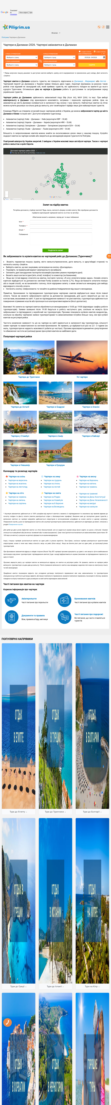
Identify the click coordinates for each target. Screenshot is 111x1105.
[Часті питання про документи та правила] (11, 623)
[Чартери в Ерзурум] (55, 462)
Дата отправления (91, 54)
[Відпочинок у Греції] (19, 901)
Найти (92, 65)
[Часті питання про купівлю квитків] (64, 606)
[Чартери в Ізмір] (55, 433)
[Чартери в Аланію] (91, 403)
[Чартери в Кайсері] (91, 433)
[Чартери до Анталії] (20, 403)
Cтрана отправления (13, 54)
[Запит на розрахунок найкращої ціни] (109, 256)
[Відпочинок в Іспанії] (56, 901)
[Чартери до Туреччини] (29, 374)
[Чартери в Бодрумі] (55, 403)
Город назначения (50, 61)
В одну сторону (86, 52)
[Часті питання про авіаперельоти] (11, 606)
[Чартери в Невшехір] (20, 462)
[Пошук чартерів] (82, 374)
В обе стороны (101, 52)
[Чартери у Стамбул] (20, 433)
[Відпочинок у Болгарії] (92, 726)
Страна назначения (13, 61)
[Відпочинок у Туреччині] (56, 726)
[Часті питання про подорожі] (64, 623)
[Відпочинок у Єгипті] (19, 726)
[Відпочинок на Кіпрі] (92, 901)
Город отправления (50, 54)
